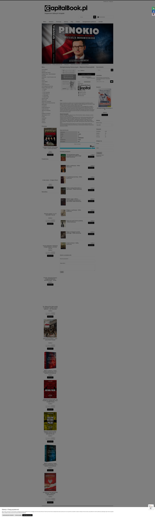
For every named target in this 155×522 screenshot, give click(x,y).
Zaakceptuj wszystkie (27, 515)
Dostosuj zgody (18, 515)
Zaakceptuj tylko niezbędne (8, 515)
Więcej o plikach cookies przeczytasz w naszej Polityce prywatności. (14, 512)
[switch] (151, 508)
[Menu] (153, 505)
